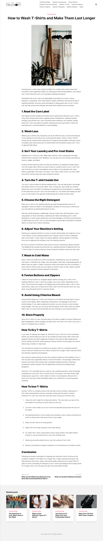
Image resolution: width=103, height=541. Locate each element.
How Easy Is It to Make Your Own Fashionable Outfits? (62, 515)
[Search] (96, 4)
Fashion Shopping (59, 7)
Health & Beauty (72, 7)
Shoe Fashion (73, 2)
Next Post (68, 476)
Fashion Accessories (59, 2)
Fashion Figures (45, 7)
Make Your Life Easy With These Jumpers (86, 514)
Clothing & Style (45, 2)
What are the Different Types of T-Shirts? (39, 515)
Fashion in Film (64, 4)
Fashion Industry (77, 4)
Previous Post (36, 476)
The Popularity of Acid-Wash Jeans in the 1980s (16, 515)
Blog (81, 7)
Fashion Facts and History (48, 4)
